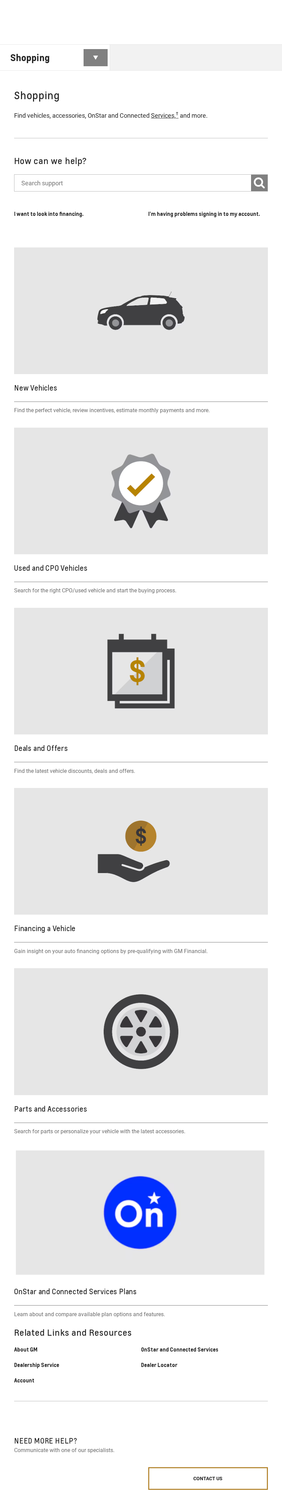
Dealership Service (36, 1364)
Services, (164, 115)
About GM (25, 1349)
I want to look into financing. (49, 213)
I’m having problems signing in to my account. (204, 213)
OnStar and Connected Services (179, 1349)
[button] (164, 115)
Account (24, 1380)
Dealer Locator (159, 1364)
